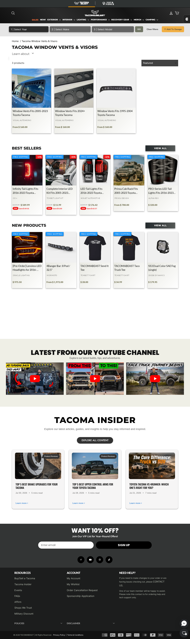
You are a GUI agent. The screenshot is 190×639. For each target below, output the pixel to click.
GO (139, 29)
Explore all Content (95, 440)
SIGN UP (124, 545)
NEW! (43, 20)
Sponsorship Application (80, 595)
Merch (138, 20)
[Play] (35, 378)
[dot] (95, 391)
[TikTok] (109, 559)
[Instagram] (99, 559)
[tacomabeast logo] (95, 13)
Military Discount (23, 613)
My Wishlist (73, 584)
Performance (99, 20)
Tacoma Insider (22, 584)
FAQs (17, 595)
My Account (73, 578)
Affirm (17, 601)
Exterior (52, 20)
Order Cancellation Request (82, 590)
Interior (67, 20)
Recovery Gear (120, 20)
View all (160, 148)
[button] (184, 623)
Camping (151, 20)
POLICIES (19, 623)
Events (18, 590)
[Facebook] (80, 559)
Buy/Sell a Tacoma (24, 578)
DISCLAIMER (73, 623)
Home (15, 41)
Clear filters (152, 29)
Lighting (82, 20)
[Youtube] (90, 559)
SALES (35, 20)
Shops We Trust (23, 607)
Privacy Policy (59, 635)
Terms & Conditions (75, 635)
